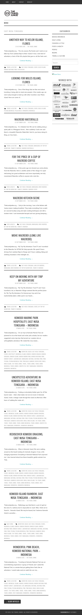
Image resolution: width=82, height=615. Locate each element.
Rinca (43, 361)
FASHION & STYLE (58, 43)
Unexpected (22, 366)
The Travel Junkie (32, 47)
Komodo (28, 354)
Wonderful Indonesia (29, 111)
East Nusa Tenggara (27, 67)
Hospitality (12, 354)
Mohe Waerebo (43, 187)
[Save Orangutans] (56, 74)
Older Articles (12, 601)
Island (24, 354)
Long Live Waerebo (39, 265)
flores (36, 67)
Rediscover (38, 361)
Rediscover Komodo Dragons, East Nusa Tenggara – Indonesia (26, 438)
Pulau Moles (18, 111)
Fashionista (65, 612)
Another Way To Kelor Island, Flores (26, 41)
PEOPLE (54, 50)
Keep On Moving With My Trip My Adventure (26, 278)
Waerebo (18, 148)
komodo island (14, 357)
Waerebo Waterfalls (26, 119)
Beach (30, 352)
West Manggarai (31, 366)
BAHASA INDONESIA (58, 37)
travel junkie (31, 364)
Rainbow (31, 361)
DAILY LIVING (10, 524)
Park (44, 359)
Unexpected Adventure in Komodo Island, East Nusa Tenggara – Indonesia (26, 381)
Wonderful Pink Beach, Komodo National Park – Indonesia (26, 551)
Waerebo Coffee (32, 189)
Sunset (6, 591)
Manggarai (37, 146)
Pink (21, 361)
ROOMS (54, 53)
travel (24, 364)
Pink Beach (26, 361)
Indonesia (18, 354)
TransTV (13, 148)
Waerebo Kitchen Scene (26, 198)
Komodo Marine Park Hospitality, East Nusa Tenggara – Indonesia (26, 321)
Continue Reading (26, 61)
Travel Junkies (14, 366)
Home (7, 2)
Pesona (6, 361)
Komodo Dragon (36, 354)
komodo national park (10, 70)
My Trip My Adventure (10, 189)
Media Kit (29, 2)
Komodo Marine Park (25, 357)
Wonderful (40, 366)
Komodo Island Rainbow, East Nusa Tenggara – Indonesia (26, 496)
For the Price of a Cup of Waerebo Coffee (26, 158)
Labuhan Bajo (17, 359)
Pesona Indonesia (9, 111)
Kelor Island (42, 67)
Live (23, 586)
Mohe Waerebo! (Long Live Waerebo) (26, 237)
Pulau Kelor (21, 70)
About (14, 2)
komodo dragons (39, 414)
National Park (38, 359)
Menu (6, 23)
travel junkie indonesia (23, 423)
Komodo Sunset (8, 359)
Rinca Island (7, 364)
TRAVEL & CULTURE (12, 67)
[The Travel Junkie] (11, 13)
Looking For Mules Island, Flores (26, 80)
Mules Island (42, 108)
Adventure (24, 352)
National (31, 359)
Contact (21, 2)
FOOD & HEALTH (11, 187)
